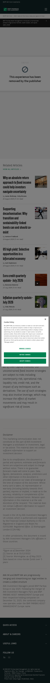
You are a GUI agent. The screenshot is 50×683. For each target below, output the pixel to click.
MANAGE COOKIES (25, 348)
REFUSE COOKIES (25, 355)
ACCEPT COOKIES (25, 361)
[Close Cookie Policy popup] (45, 319)
